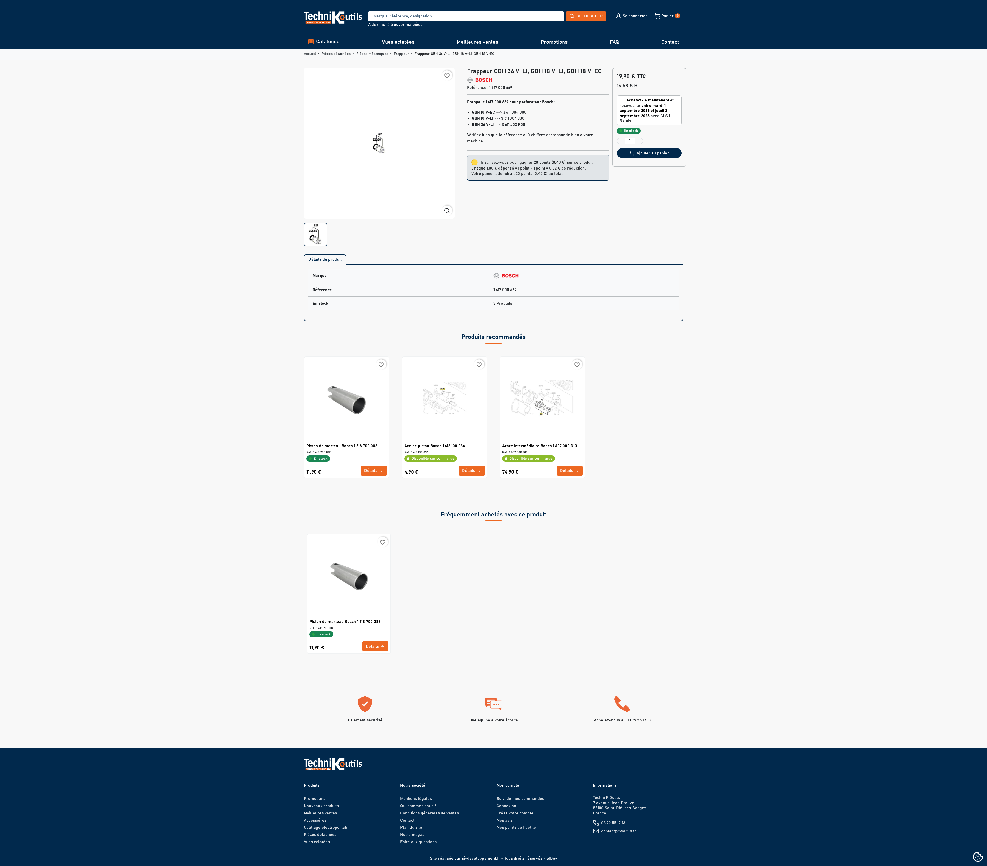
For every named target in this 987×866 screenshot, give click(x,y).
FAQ (614, 42)
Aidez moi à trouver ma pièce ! (396, 25)
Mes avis (505, 820)
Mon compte (508, 785)
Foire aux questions (418, 842)
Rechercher (590, 16)
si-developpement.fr (481, 858)
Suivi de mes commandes (520, 799)
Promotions (554, 42)
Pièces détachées (320, 835)
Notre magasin (414, 835)
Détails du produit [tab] (325, 259)
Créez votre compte (515, 813)
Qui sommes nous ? (418, 806)
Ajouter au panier (653, 153)
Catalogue (328, 41)
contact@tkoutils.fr (618, 831)
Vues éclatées (398, 42)
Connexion (506, 806)
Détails (371, 471)
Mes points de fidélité (516, 827)
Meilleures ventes (477, 42)
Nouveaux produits (321, 806)
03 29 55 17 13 (613, 823)
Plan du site (411, 827)
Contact (670, 42)
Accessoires (315, 820)
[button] (631, 16)
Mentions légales (416, 799)
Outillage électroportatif (326, 827)
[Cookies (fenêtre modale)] (978, 857)
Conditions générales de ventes (429, 813)
